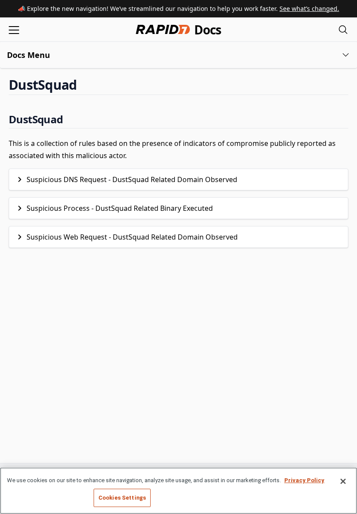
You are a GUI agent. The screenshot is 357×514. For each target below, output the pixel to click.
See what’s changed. (309, 8)
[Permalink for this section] (84, 85)
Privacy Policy (304, 480)
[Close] (343, 481)
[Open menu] (14, 29)
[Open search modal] (343, 29)
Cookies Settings (122, 497)
